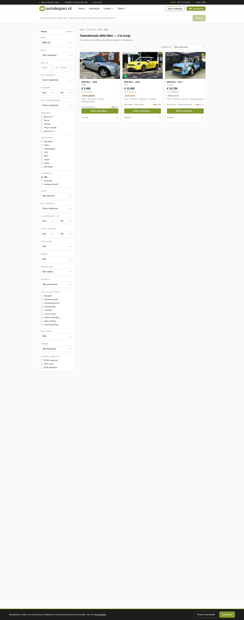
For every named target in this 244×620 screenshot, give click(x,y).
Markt (120, 8)
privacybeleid (100, 614)
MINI (100, 30)
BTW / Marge (46, 331)
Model (44, 50)
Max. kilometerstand (50, 100)
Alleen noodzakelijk (206, 614)
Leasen (107, 8)
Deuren (44, 254)
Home (82, 30)
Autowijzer (94, 8)
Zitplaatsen (46, 241)
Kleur (43, 191)
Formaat (45, 344)
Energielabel (47, 267)
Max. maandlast (48, 75)
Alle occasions (196, 8)
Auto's (82, 8)
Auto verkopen (175, 8)
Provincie (45, 279)
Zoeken (199, 18)
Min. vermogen (48, 203)
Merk (43, 37)
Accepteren (227, 614)
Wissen (70, 32)
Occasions (91, 30)
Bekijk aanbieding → (100, 111)
